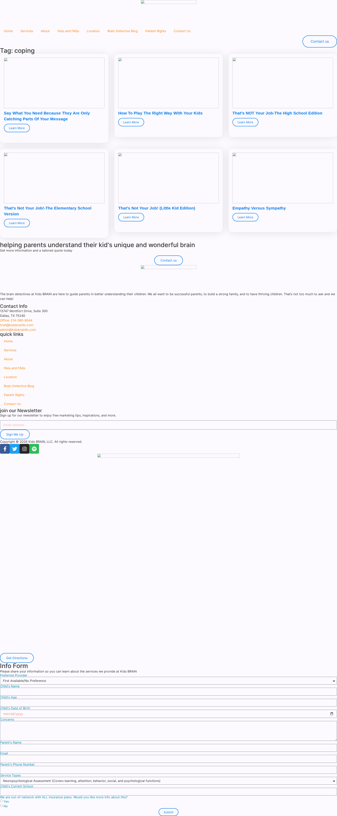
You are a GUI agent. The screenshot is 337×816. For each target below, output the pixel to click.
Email (4, 753)
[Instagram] (24, 449)
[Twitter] (15, 449)
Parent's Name (10, 742)
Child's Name (10, 686)
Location (93, 31)
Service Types (10, 775)
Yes (6, 801)
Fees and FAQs (68, 31)
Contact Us (182, 31)
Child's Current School (16, 786)
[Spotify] (34, 449)
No (6, 806)
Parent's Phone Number (17, 764)
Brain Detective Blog (122, 31)
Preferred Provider (13, 675)
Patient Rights (155, 31)
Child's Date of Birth (15, 708)
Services (26, 31)
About (45, 31)
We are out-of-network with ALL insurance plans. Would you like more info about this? (64, 797)
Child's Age (8, 697)
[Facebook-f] (5, 449)
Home (8, 31)
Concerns (7, 719)
